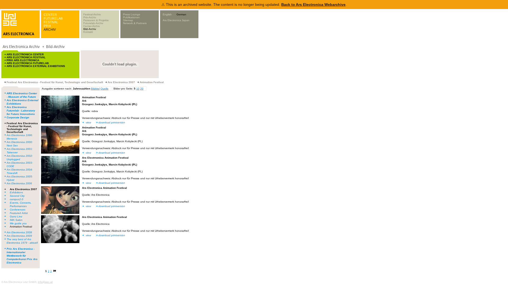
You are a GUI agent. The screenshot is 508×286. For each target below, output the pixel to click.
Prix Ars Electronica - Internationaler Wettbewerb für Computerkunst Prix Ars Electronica (22, 255)
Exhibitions (16, 192)
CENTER (50, 15)
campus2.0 (16, 199)
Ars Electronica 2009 (19, 235)
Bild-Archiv (89, 29)
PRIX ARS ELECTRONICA (23, 60)
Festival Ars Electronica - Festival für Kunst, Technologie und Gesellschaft (22, 127)
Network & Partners (135, 23)
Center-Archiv (91, 26)
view (88, 122)
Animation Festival (21, 226)
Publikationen (131, 17)
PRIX (47, 26)
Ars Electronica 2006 (19, 183)
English (167, 14)
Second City (17, 195)
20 (141, 88)
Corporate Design (18, 117)
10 (137, 88)
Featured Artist (19, 213)
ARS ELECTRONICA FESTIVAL (26, 57)
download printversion (111, 122)
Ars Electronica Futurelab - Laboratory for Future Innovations (21, 110)
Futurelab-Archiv (93, 23)
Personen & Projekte (96, 20)
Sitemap (128, 20)
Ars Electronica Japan (176, 20)
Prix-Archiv (89, 17)
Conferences (17, 209)
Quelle (104, 88)
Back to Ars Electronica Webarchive (313, 4)
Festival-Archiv (92, 14)
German (181, 14)
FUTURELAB (53, 18)
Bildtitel (95, 88)
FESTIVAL (51, 22)
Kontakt (88, 31)
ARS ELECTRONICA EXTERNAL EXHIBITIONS (36, 66)
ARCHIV (50, 30)
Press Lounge (131, 14)
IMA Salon (16, 219)
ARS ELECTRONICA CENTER (25, 54)
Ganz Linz (16, 216)
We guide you (18, 223)
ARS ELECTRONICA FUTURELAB (28, 63)
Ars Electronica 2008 (19, 232)
